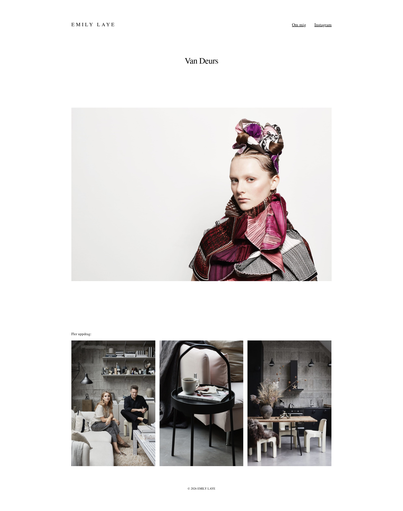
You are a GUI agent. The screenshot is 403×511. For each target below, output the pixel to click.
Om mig (299, 24)
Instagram (323, 24)
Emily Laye (93, 24)
